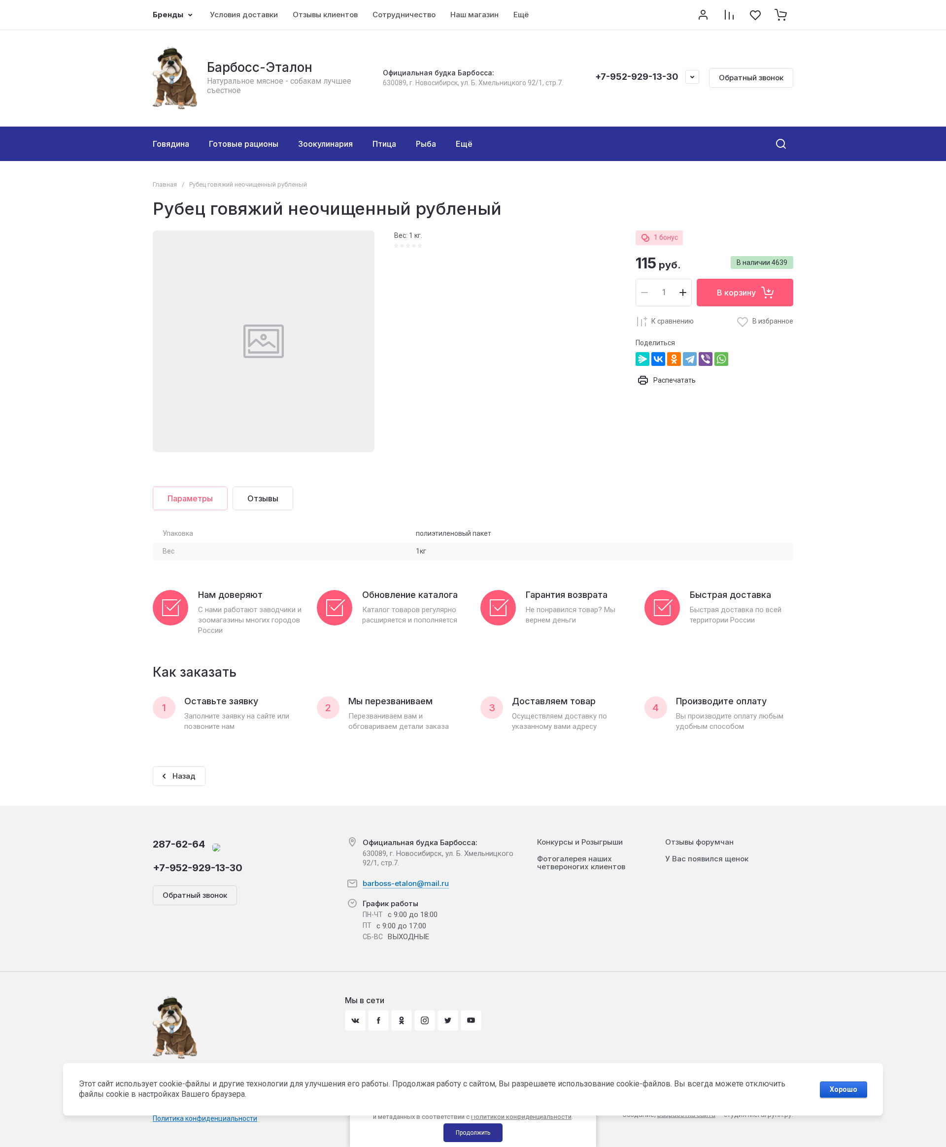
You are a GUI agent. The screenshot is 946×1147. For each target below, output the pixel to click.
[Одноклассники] (674, 359)
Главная (165, 184)
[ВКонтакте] (658, 359)
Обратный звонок (751, 77)
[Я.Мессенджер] (642, 359)
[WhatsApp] (721, 359)
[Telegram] (690, 359)
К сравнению (672, 321)
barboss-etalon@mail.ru (406, 883)
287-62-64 (179, 844)
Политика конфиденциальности (205, 1118)
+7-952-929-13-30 (636, 76)
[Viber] (705, 359)
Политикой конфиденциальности (521, 1116)
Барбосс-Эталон (259, 67)
